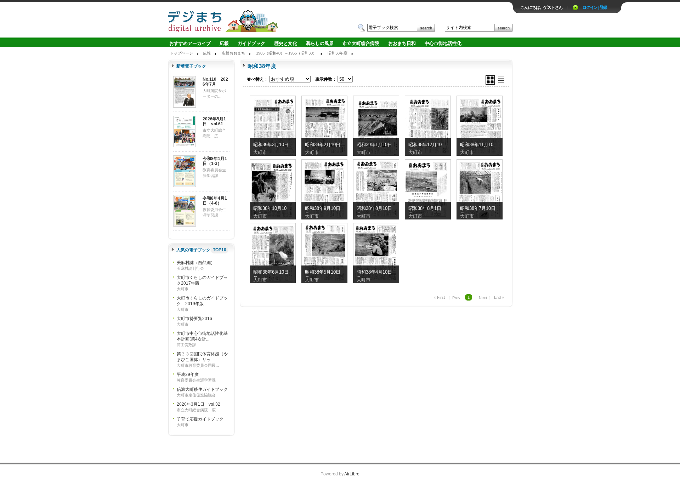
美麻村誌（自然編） (196, 262)
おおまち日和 (402, 43)
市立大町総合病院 (360, 43)
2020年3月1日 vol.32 (198, 404)
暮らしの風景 (320, 43)
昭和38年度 (337, 53)
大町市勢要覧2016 (194, 318)
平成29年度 (188, 374)
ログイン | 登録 (594, 7)
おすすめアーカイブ (190, 43)
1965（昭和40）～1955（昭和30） (286, 53)
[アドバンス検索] (438, 28)
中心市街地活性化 (443, 43)
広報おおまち (233, 53)
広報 (224, 43)
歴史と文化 (285, 43)
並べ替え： (257, 79)
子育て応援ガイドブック (200, 419)
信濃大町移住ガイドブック (202, 389)
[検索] (426, 28)
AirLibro (351, 474)
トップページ (181, 53)
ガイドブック (251, 43)
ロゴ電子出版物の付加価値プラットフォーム (250, 20)
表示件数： (325, 79)
